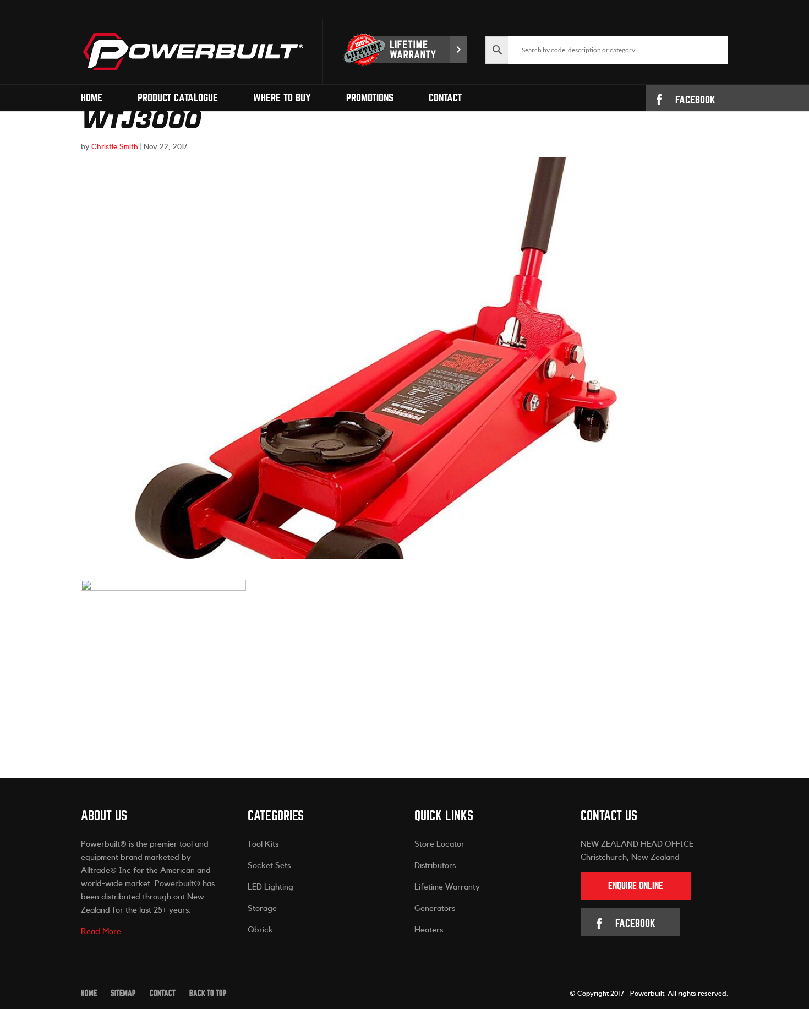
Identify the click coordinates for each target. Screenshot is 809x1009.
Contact (445, 98)
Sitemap (123, 993)
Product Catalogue (178, 98)
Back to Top (208, 993)
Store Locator (439, 844)
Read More (101, 932)
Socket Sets (269, 865)
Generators (434, 908)
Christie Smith (114, 147)
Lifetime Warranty (447, 887)
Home (91, 98)
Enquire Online (635, 886)
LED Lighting (270, 887)
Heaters (428, 930)
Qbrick (260, 930)
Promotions (369, 98)
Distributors (435, 865)
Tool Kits (263, 844)
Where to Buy (282, 98)
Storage (262, 908)
